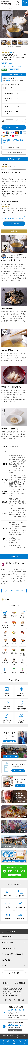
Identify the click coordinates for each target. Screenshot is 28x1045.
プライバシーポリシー (20, 1035)
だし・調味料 (9, 8)
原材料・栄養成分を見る (15, 152)
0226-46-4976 (16, 1009)
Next (26, 24)
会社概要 (5, 1035)
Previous (1, 24)
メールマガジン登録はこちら (15, 590)
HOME (2, 8)
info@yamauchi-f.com (16, 989)
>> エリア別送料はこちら (17, 547)
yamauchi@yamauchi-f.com (17, 993)
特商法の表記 (11, 1035)
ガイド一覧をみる (14, 973)
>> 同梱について (14, 542)
